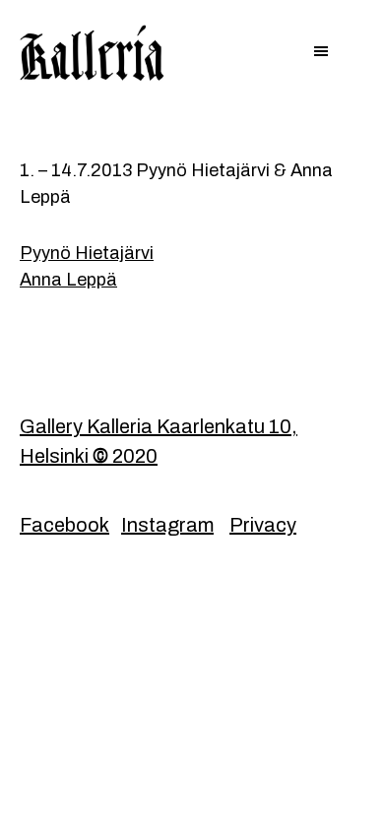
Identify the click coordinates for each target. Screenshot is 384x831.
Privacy (262, 525)
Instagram (167, 525)
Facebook (64, 525)
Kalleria (106, 54)
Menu (192, 54)
